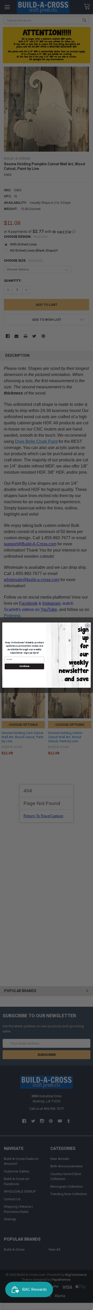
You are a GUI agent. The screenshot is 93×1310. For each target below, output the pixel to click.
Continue (24, 666)
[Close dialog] (87, 625)
